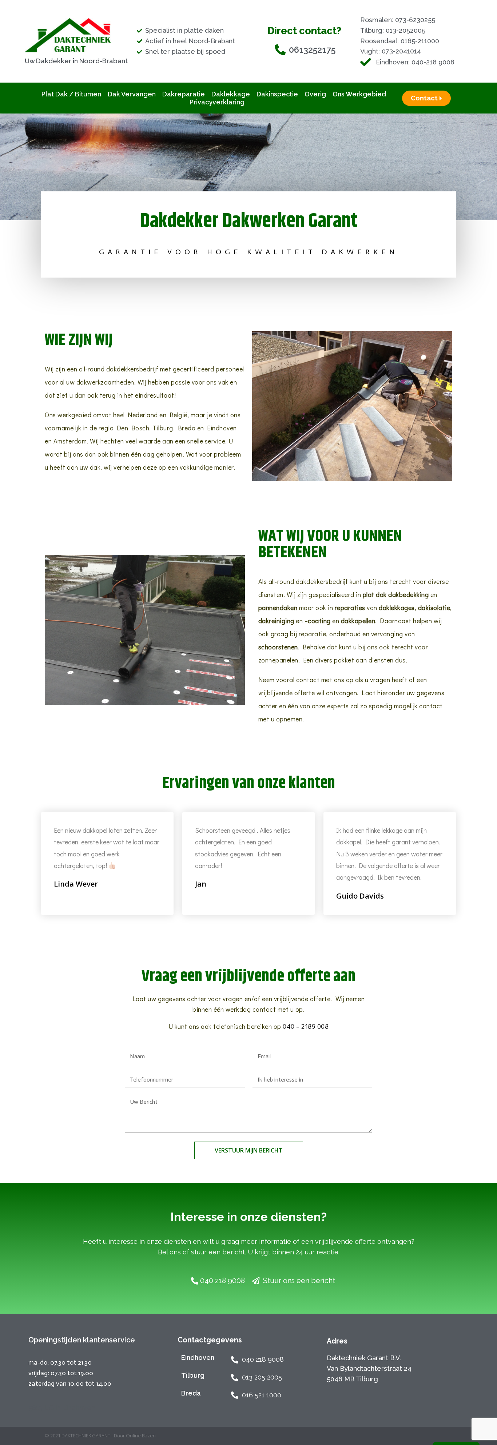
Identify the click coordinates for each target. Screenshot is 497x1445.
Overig (315, 94)
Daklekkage (230, 94)
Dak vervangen (132, 94)
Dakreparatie (183, 94)
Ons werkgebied (359, 94)
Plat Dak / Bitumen (71, 94)
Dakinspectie (277, 94)
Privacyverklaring (217, 102)
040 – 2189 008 (306, 1026)
